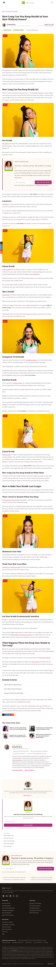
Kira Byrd (24, 877)
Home (4, 11)
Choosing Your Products (35, 910)
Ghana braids (6, 269)
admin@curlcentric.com (17, 942)
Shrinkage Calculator (34, 908)
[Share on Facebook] (6, 715)
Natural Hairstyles (12, 11)
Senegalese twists (31, 360)
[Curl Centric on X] (17, 896)
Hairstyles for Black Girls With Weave (13, 693)
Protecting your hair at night (10, 500)
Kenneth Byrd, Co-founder (8, 924)
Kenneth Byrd (11, 24)
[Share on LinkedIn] (8, 715)
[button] (5, 35)
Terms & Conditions (37, 942)
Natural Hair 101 (6, 903)
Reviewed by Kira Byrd (49, 25)
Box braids (5, 143)
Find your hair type (8, 838)
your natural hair (35, 274)
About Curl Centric (29, 770)
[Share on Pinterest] (11, 715)
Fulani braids (6, 455)
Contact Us (5, 931)
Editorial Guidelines (7, 929)
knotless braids (17, 383)
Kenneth (17, 877)
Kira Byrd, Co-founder (7, 922)
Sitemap (46, 942)
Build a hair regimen (9, 843)
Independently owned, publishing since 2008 (41, 877)
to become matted (44, 658)
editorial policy (14, 950)
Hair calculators (8, 846)
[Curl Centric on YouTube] (10, 896)
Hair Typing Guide (6, 905)
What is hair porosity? (9, 841)
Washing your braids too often (11, 567)
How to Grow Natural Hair (8, 908)
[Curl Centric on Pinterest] (3, 896)
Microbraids (5, 295)
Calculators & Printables (35, 903)
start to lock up (36, 662)
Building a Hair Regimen (8, 910)
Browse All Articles (34, 912)
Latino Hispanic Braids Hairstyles (12, 689)
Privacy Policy (28, 942)
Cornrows (5, 204)
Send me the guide (43, 182)
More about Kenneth (17, 770)
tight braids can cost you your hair (21, 635)
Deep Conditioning (6, 912)
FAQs (3, 934)
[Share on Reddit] (13, 715)
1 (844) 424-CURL (6, 942)
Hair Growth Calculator (35, 905)
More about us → (28, 795)
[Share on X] (3, 715)
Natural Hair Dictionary (7, 915)
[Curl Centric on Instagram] (6, 896)
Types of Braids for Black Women (12, 684)
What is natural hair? (9, 835)
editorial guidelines (17, 760)
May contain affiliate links (32, 30)
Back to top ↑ (51, 963)
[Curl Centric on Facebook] (13, 896)
